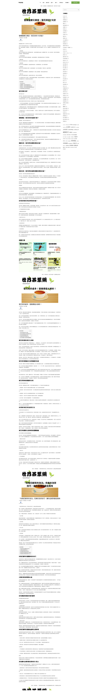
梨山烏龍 (64, 67)
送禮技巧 (64, 145)
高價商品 (64, 115)
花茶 (64, 86)
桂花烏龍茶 (74, 134)
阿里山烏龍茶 (68, 147)
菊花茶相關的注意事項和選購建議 (25, 337)
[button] (40, 2)
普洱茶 (64, 54)
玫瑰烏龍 (64, 73)
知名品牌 (64, 78)
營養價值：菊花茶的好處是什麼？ (25, 84)
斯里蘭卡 (64, 41)
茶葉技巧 (27, 262)
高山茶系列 (41, 269)
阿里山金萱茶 (72, 147)
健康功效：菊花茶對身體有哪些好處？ (26, 85)
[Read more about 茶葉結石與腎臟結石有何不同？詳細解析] (25, 246)
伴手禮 (71, 124)
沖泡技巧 (72, 136)
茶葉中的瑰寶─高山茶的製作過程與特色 (39, 268)
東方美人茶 (65, 62)
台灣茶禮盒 (77, 127)
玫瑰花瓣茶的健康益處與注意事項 (25, 552)
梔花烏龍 (64, 65)
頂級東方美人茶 (66, 113)
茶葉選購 (65, 143)
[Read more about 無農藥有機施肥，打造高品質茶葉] (54, 246)
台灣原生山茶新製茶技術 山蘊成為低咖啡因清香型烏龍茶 (25, 259)
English (64, 16)
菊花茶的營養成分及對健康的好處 (25, 333)
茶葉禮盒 (73, 141)
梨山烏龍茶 (68, 136)
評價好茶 (75, 143)
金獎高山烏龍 (65, 102)
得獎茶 (64, 38)
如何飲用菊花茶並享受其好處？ (25, 88)
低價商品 (64, 19)
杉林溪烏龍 (65, 58)
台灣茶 (20, 262)
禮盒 (67, 138)
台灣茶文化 (73, 127)
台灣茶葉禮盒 (70, 129)
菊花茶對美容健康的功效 (24, 335)
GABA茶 (64, 124)
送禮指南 (67, 145)
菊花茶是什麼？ (22, 83)
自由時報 (64, 84)
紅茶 (64, 80)
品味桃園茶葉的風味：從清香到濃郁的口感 (54, 268)
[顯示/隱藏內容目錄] (33, 82)
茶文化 (64, 140)
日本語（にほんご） (66, 53)
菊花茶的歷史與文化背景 (24, 332)
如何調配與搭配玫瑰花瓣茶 (24, 551)
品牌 (64, 36)
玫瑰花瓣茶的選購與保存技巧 (25, 548)
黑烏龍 (64, 121)
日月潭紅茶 (75, 132)
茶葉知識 (21, 37)
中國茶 (64, 18)
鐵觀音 (64, 106)
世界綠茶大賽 (67, 124)
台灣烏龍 (64, 30)
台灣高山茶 (76, 129)
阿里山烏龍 (65, 108)
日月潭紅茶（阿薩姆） (67, 47)
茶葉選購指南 (70, 143)
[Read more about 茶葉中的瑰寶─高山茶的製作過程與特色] (39, 261)
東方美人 (64, 60)
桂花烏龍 (64, 64)
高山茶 (75, 147)
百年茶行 (64, 138)
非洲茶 (64, 112)
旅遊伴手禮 (65, 45)
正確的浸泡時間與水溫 (23, 549)
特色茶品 (64, 71)
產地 (24, 262)
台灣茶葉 (65, 129)
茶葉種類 (20, 263)
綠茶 (64, 82)
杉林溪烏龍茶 (65, 134)
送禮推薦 (71, 145)
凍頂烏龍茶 (65, 25)
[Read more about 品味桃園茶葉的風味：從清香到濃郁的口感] (54, 261)
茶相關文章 (65, 88)
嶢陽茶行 (66, 132)
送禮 (78, 143)
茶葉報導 (64, 89)
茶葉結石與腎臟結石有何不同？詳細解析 (25, 253)
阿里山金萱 (65, 110)
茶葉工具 (64, 91)
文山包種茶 (65, 40)
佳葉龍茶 (64, 21)
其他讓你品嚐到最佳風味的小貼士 (25, 553)
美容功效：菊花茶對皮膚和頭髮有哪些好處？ (27, 87)
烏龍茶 (22, 262)
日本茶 (64, 49)
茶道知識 (64, 101)
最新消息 (64, 56)
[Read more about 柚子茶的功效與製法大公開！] (39, 246)
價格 (64, 23)
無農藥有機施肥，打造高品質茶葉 (54, 253)
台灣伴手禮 (64, 127)
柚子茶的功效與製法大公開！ (39, 253)
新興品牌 (64, 43)
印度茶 (64, 29)
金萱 (64, 104)
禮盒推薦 (69, 138)
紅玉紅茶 (72, 138)
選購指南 (76, 145)
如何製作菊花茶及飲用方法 (24, 336)
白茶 (64, 77)
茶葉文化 (54, 269)
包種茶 (64, 27)
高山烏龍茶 (65, 117)
